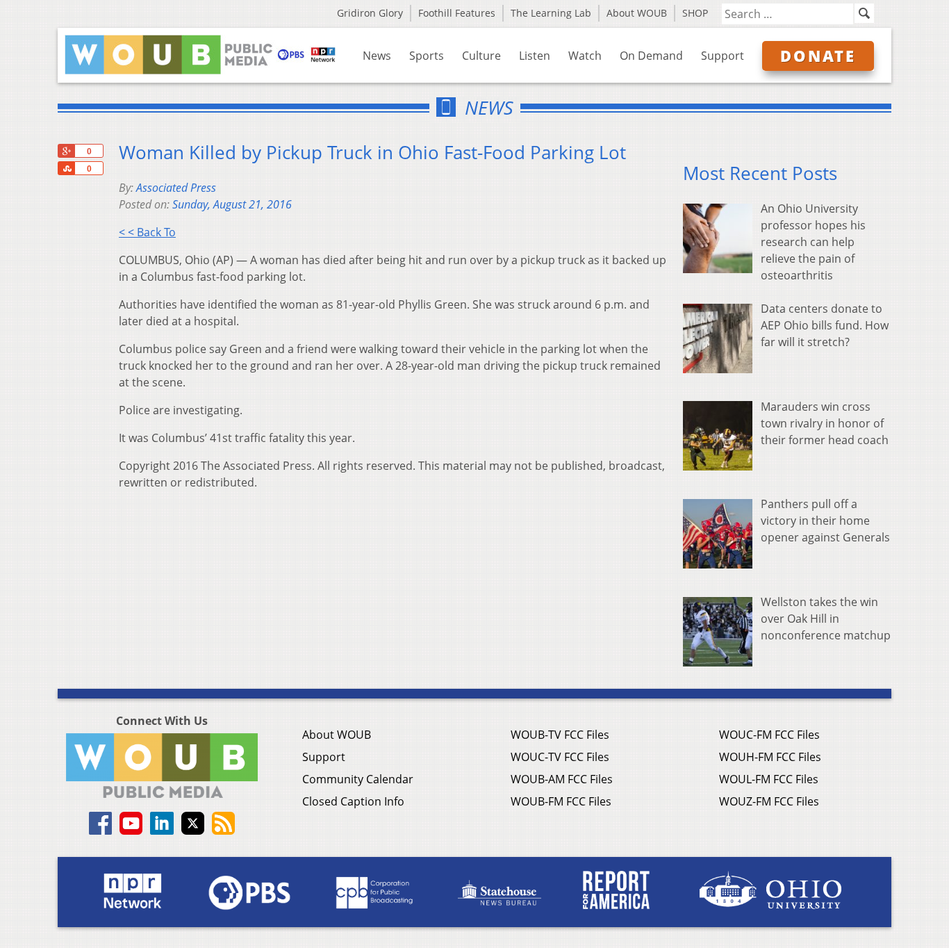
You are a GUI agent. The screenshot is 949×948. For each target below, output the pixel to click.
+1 (66, 151)
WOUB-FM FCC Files (561, 801)
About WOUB (636, 12)
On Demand (651, 55)
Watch (585, 55)
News (377, 55)
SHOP (695, 12)
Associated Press (176, 187)
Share (66, 168)
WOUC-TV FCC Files (560, 757)
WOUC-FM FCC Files (769, 734)
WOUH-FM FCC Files (770, 757)
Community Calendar (357, 779)
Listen (534, 55)
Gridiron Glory (370, 12)
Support (722, 55)
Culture (481, 55)
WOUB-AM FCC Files (562, 779)
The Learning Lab (551, 12)
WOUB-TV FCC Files (560, 734)
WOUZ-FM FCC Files (769, 801)
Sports (426, 55)
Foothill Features (456, 12)
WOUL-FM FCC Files (768, 779)
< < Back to (147, 232)
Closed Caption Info (353, 801)
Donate (818, 55)
